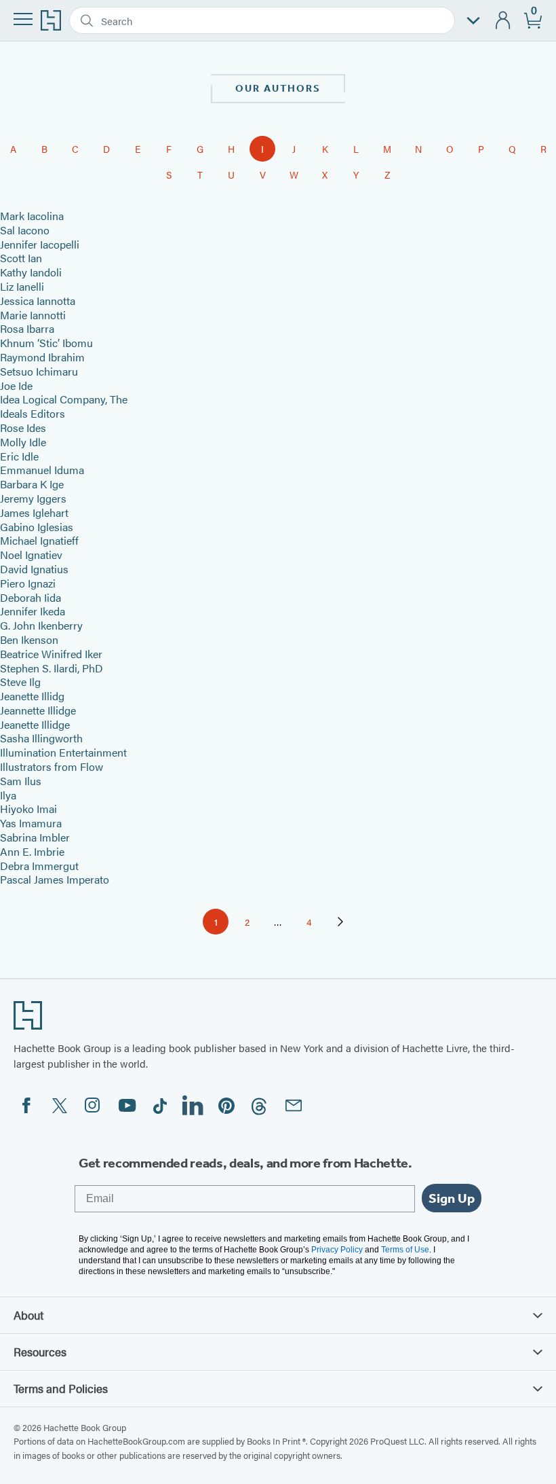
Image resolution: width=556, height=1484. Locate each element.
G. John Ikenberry (41, 625)
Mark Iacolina (32, 215)
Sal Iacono (24, 230)
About (28, 1315)
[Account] (503, 21)
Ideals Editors (32, 413)
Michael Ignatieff (39, 540)
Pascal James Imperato (54, 879)
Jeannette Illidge (38, 710)
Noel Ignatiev (31, 554)
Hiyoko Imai (28, 808)
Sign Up (452, 1198)
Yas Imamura (31, 823)
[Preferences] (473, 20)
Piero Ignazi (28, 583)
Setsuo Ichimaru (39, 371)
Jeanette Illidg (32, 696)
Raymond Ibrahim (42, 357)
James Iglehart (34, 512)
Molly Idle (23, 442)
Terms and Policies (61, 1388)
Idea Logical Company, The (63, 399)
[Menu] (23, 19)
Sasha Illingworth (41, 738)
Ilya (8, 795)
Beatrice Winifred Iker (51, 654)
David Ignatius (34, 569)
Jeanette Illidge (35, 724)
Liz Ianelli (22, 286)
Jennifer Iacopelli (39, 244)
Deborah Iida (30, 597)
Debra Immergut (39, 865)
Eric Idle (19, 456)
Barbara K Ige (32, 484)
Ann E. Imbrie (32, 851)
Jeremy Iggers (33, 498)
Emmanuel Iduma (42, 469)
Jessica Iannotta (37, 300)
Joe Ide (16, 385)
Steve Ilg (20, 681)
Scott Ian (21, 258)
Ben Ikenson (29, 639)
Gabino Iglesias (36, 527)
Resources (40, 1351)
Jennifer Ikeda (32, 611)
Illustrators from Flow (51, 766)
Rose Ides (23, 427)
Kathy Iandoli (31, 272)
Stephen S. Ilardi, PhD (51, 668)
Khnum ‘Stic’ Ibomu (46, 342)
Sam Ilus (20, 781)
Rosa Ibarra (27, 328)
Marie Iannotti (33, 315)
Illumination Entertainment (63, 752)
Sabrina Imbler (35, 837)
